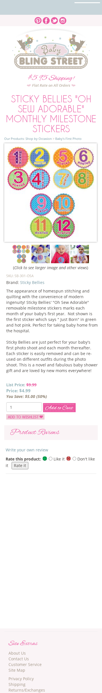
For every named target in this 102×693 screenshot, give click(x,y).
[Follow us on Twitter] (54, 19)
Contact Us (18, 658)
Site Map (16, 670)
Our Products (14, 138)
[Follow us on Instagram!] (62, 19)
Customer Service (25, 664)
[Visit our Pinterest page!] (38, 19)
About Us (17, 653)
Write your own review (27, 450)
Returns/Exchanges (26, 690)
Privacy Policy (21, 678)
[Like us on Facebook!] (46, 19)
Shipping (17, 684)
